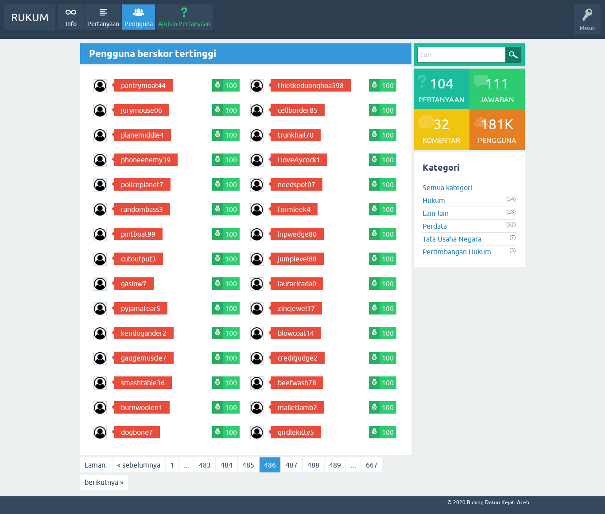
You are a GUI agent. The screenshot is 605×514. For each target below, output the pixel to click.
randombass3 (142, 209)
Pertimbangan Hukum (457, 252)
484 (227, 465)
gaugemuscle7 (144, 358)
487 (292, 465)
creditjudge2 (298, 358)
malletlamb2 (297, 407)
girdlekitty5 (296, 432)
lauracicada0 (297, 284)
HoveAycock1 (299, 160)
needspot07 (296, 184)
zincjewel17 (296, 308)
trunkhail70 (296, 135)
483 (205, 465)
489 (335, 465)
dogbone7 (137, 432)
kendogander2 (144, 333)
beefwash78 (297, 383)
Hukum (434, 200)
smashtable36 (143, 383)
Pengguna (138, 23)
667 (372, 465)
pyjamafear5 (140, 308)
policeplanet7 (142, 184)
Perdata (435, 226)
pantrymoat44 (143, 85)
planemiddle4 (142, 135)
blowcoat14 (296, 333)
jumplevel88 (297, 259)
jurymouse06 (141, 110)
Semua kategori (447, 188)
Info (71, 23)
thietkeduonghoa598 (311, 85)
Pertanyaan (103, 23)
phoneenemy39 (146, 160)
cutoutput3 (138, 259)
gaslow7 (134, 284)
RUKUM (30, 17)
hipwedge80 (297, 234)
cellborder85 (298, 110)
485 (248, 465)
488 (313, 465)
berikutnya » (104, 482)
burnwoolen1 (142, 407)
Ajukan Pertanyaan (184, 23)
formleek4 (294, 209)
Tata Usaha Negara (452, 239)
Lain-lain (436, 213)
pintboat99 (138, 234)
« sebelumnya (138, 465)
